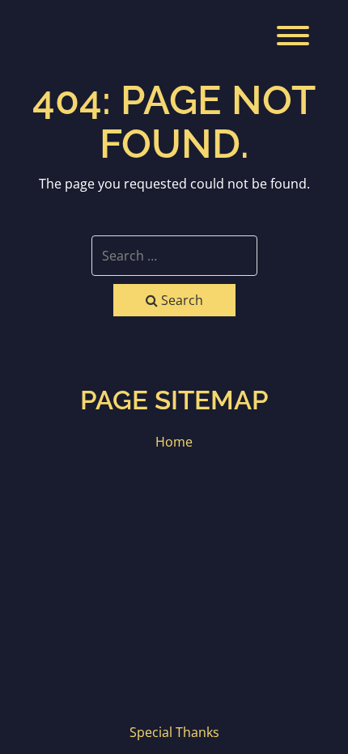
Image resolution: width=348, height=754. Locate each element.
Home (174, 442)
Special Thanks (174, 732)
